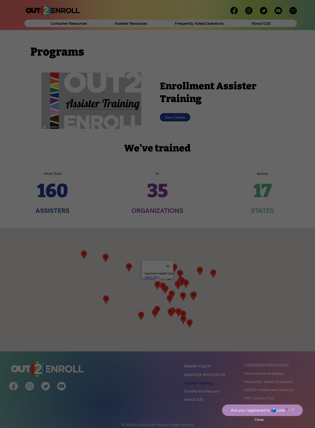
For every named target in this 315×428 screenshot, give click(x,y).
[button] (259, 419)
